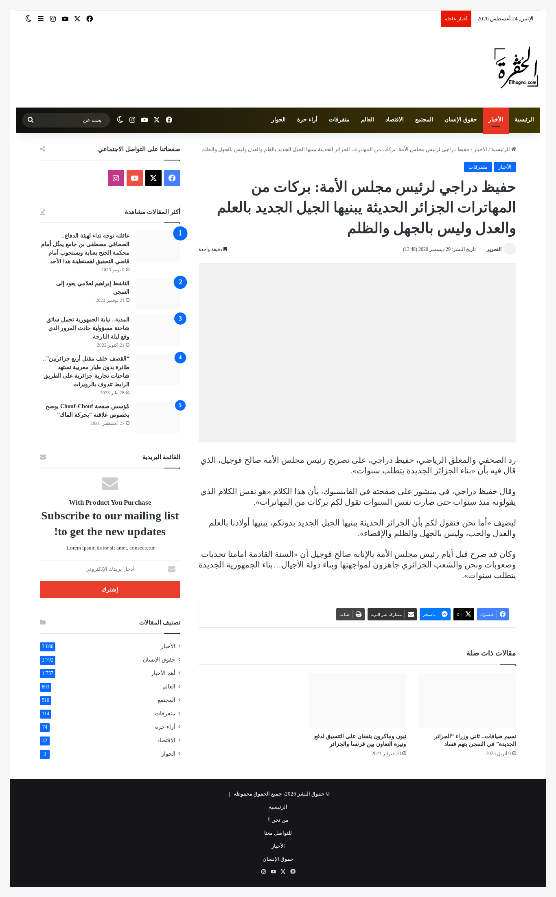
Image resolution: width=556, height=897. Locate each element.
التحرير (494, 249)
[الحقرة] (516, 67)
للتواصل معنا (278, 833)
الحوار (278, 120)
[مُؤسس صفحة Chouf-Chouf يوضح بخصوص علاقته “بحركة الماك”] (158, 417)
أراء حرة (307, 120)
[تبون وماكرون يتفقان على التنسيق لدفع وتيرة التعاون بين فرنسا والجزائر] (357, 700)
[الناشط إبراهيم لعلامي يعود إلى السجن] (158, 294)
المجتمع (424, 120)
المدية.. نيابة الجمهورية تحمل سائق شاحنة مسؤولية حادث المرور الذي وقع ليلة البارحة (87, 328)
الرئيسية (524, 120)
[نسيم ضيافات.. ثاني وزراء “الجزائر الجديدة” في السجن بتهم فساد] (467, 700)
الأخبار (495, 120)
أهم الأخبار (163, 673)
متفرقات (339, 120)
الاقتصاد (394, 120)
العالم (367, 120)
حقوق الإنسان (460, 120)
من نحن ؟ (278, 820)
